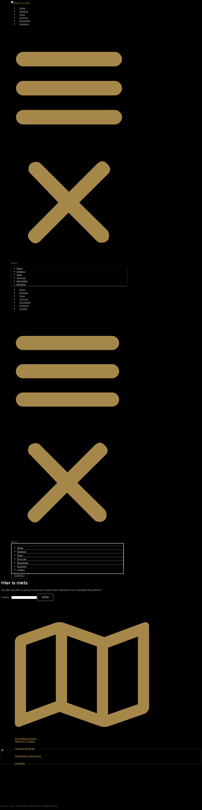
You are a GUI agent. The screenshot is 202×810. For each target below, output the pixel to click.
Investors (24, 24)
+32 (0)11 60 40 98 (24, 748)
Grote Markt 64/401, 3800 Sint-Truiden (26, 740)
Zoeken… (6, 597)
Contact (23, 308)
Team (22, 14)
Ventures (23, 11)
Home (22, 8)
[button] (69, 146)
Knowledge (25, 21)
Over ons (23, 17)
